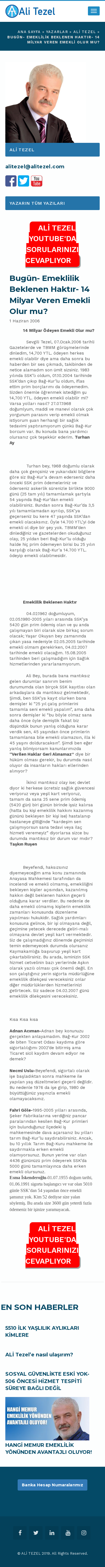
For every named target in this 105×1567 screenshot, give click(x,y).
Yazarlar (57, 32)
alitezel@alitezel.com (35, 167)
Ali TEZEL (84, 32)
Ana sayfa (29, 32)
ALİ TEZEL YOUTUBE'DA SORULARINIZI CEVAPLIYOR (52, 244)
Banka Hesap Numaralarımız (52, 1484)
